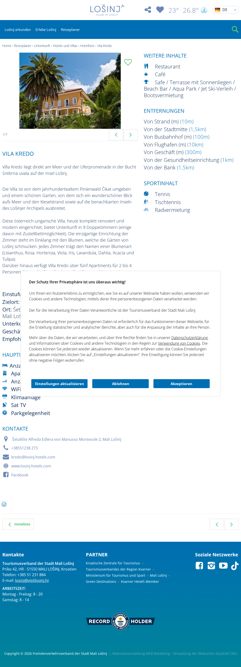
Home (6, 45)
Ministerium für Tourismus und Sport (115, 575)
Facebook (19, 475)
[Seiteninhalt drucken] (4, 504)
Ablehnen (120, 383)
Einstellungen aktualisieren (59, 383)
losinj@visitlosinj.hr (32, 580)
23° (174, 10)
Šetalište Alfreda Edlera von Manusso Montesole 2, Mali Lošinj (66, 439)
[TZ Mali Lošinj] (107, 10)
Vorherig (217, 524)
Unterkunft (42, 45)
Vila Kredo (104, 45)
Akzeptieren (181, 383)
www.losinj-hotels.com (31, 466)
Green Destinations (101, 581)
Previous (116, 134)
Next (131, 134)
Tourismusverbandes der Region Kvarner (118, 569)
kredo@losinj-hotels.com (33, 457)
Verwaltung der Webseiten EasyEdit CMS (205, 653)
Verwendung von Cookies (179, 343)
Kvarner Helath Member (140, 581)
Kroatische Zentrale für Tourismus (113, 563)
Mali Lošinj (158, 575)
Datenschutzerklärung (189, 337)
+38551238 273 (24, 448)
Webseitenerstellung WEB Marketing (141, 653)
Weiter (232, 524)
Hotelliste (87, 45)
